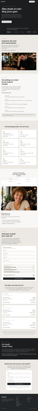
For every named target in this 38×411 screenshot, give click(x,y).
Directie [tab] (19, 183)
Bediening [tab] (10, 181)
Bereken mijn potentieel (19, 278)
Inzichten (17, 405)
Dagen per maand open (6, 260)
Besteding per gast (5, 253)
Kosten (28, 399)
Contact (28, 401)
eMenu (17, 399)
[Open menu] (36, 2)
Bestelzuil (17, 402)
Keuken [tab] (28, 181)
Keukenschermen (18, 404)
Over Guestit (29, 398)
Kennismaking (32, 1)
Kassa (17, 398)
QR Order (17, 401)
